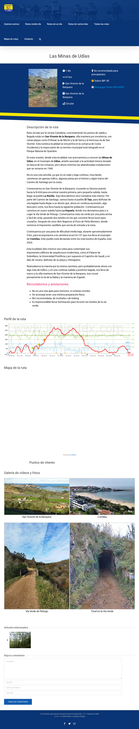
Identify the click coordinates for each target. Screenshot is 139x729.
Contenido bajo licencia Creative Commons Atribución (62, 714)
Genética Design (79, 716)
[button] (40, 38)
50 (107, 80)
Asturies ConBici (93, 714)
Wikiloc (73, 455)
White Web (67, 716)
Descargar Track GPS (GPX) (109, 87)
